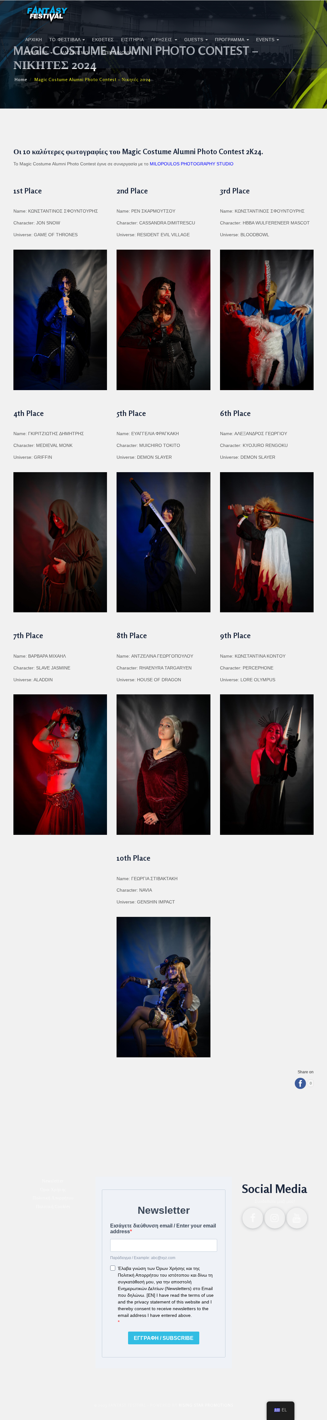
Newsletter (53, 1180)
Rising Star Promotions (206, 1405)
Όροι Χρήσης (53, 1189)
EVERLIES (37, 52)
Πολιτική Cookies (53, 1206)
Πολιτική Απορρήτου (53, 1197)
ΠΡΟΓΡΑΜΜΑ (230, 39)
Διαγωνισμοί (76, 52)
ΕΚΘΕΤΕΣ (103, 39)
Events (266, 39)
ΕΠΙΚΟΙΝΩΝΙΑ (117, 52)
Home (21, 79)
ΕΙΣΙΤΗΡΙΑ (132, 39)
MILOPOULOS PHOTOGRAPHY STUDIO (192, 163)
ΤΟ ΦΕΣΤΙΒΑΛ (65, 39)
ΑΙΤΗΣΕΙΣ (162, 39)
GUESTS (194, 39)
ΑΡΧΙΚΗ (33, 39)
